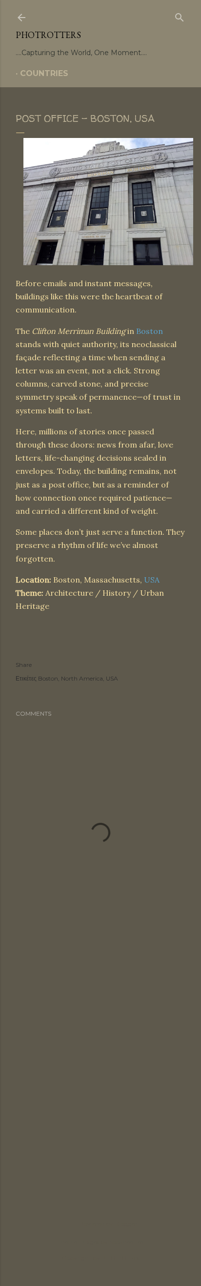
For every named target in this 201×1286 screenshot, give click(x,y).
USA (152, 580)
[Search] (179, 15)
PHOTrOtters (48, 34)
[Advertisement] (100, 1068)
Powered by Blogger (108, 1223)
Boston (149, 331)
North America (82, 678)
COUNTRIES (44, 73)
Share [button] (24, 664)
